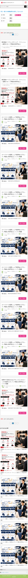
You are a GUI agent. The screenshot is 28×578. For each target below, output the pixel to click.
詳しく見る (22, 73)
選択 (11, 14)
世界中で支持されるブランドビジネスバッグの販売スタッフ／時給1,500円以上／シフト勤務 (14, 381)
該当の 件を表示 (15, 25)
